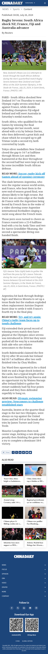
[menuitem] (29, 3)
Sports (16, 9)
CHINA (18, 641)
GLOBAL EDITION (27, 641)
